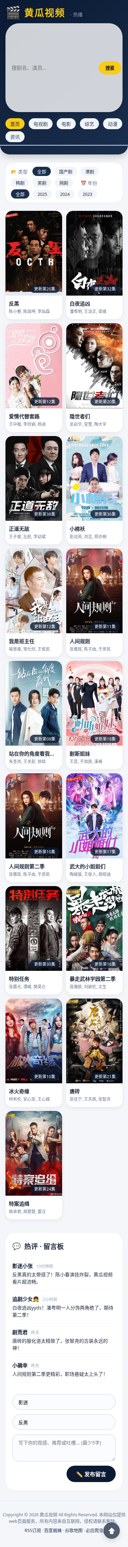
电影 (66, 124)
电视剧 (40, 124)
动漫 (112, 124)
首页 (15, 124)
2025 (42, 194)
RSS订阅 (33, 1530)
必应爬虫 (94, 1530)
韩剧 (20, 183)
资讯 (15, 137)
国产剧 (65, 171)
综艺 (89, 124)
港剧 (89, 171)
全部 (41, 171)
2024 (65, 194)
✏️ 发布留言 (91, 1474)
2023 (87, 194)
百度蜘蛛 (53, 1530)
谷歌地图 (74, 1530)
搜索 (109, 68)
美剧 (42, 183)
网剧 (63, 183)
